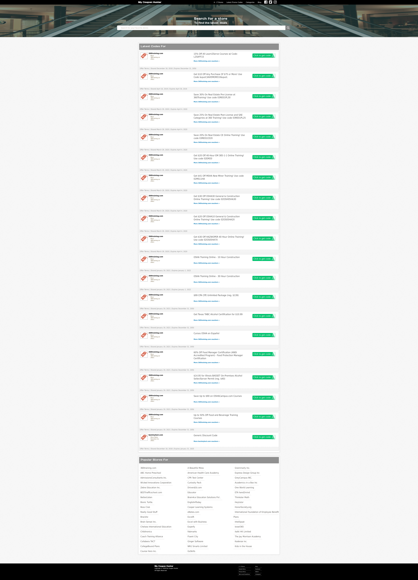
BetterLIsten (146, 497)
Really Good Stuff (148, 512)
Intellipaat (239, 521)
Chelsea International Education (155, 526)
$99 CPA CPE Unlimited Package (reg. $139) (216, 295)
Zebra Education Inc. (150, 487)
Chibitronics (146, 531)
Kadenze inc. (241, 541)
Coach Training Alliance (151, 536)
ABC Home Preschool (150, 473)
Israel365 (239, 526)
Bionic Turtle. (146, 502)
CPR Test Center (195, 477)
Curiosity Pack (194, 482)
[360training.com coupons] (144, 55)
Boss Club (145, 507)
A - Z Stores (218, 2)
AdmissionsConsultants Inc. (153, 477)
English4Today (194, 502)
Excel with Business (197, 521)
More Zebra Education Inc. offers (155, 438)
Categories (250, 2)
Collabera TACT (147, 541)
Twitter (257, 571)
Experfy (191, 526)
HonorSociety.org (243, 507)
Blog (259, 2)
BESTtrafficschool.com (151, 492)
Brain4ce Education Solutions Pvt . (204, 497)
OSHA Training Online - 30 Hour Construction (217, 276)
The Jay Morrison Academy (248, 536)
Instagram (258, 574)
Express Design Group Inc (247, 473)
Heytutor (239, 502)
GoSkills (191, 551)
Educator (192, 492)
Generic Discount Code (205, 435)
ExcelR (191, 517)
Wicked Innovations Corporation (155, 482)
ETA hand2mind (242, 492)
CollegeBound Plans (150, 546)
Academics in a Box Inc (246, 482)
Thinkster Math (242, 497)
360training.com (148, 468)
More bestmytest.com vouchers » (207, 441)
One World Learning (244, 487)
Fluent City (193, 536)
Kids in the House (243, 546)
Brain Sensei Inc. (148, 521)
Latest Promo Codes (235, 2)
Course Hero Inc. (148, 551)
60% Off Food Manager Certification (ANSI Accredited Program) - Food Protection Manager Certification (218, 355)
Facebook (257, 569)
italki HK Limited (243, 531)
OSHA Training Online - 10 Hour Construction (217, 257)
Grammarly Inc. (242, 468)
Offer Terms (144, 68)
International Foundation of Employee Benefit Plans (256, 514)
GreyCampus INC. (243, 477)
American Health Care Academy (203, 473)
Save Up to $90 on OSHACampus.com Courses (218, 396)
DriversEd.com (195, 487)
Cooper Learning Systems (200, 507)
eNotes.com (193, 512)
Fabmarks (192, 531)
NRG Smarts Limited (197, 546)
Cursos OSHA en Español (206, 333)
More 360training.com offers (155, 57)
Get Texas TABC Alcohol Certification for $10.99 (218, 314)
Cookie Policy (242, 569)
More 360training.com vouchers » (207, 61)
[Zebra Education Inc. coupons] (144, 437)
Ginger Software (195, 541)
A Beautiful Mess (196, 468)
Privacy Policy (242, 571)
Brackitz (144, 517)
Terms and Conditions (244, 574)
